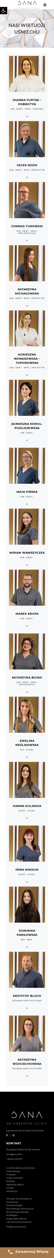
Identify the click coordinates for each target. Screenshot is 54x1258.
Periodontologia (14, 1205)
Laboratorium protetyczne (19, 1222)
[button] (3, 10)
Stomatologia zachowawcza (20, 1208)
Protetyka (11, 1174)
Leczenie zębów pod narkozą (20, 1168)
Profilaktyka (11, 1215)
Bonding (10, 1181)
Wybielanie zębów (15, 1184)
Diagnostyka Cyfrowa (16, 1218)
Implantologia (13, 1171)
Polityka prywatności (16, 1226)
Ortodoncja (11, 1191)
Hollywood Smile (14, 1178)
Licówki (10, 1188)
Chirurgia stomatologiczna (19, 1198)
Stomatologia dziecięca (17, 1212)
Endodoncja (12, 1202)
